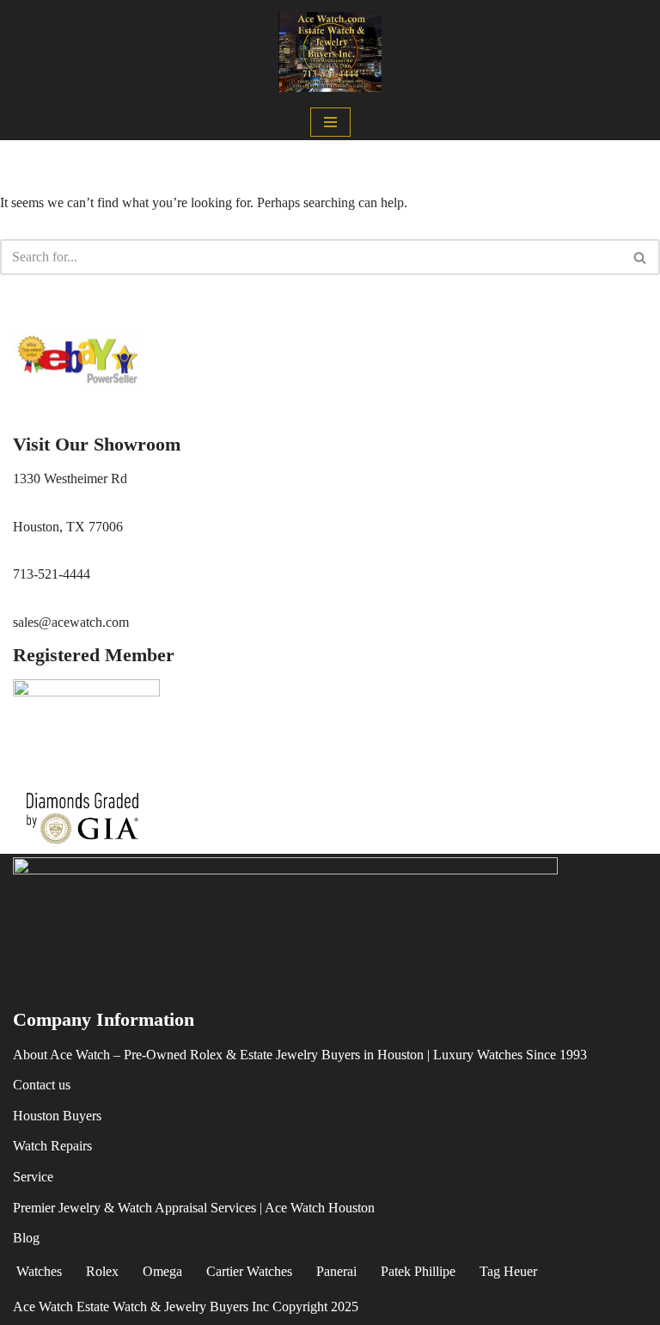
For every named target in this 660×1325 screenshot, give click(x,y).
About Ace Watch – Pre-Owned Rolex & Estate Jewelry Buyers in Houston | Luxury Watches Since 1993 (300, 1054)
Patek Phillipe (418, 1271)
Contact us (41, 1084)
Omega (162, 1271)
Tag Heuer (508, 1271)
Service (33, 1176)
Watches (39, 1271)
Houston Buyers (57, 1115)
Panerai (336, 1271)
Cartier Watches (249, 1271)
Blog (26, 1237)
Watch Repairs (52, 1145)
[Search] (640, 257)
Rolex (102, 1271)
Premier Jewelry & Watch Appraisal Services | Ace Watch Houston (194, 1207)
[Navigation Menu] (330, 122)
